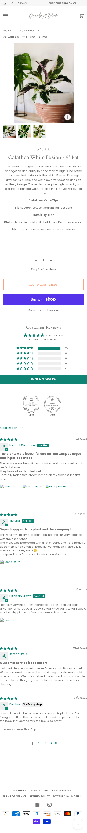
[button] (25, 348)
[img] (8, 439)
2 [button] (39, 743)
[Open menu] (9, 15)
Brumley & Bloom (28, 790)
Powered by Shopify (67, 796)
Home (7, 30)
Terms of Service (15, 796)
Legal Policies (61, 790)
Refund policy (40, 796)
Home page (27, 30)
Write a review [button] (43, 379)
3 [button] (45, 743)
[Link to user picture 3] (56, 494)
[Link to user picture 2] (33, 494)
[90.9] (31, 404)
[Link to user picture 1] (10, 494)
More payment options (43, 310)
